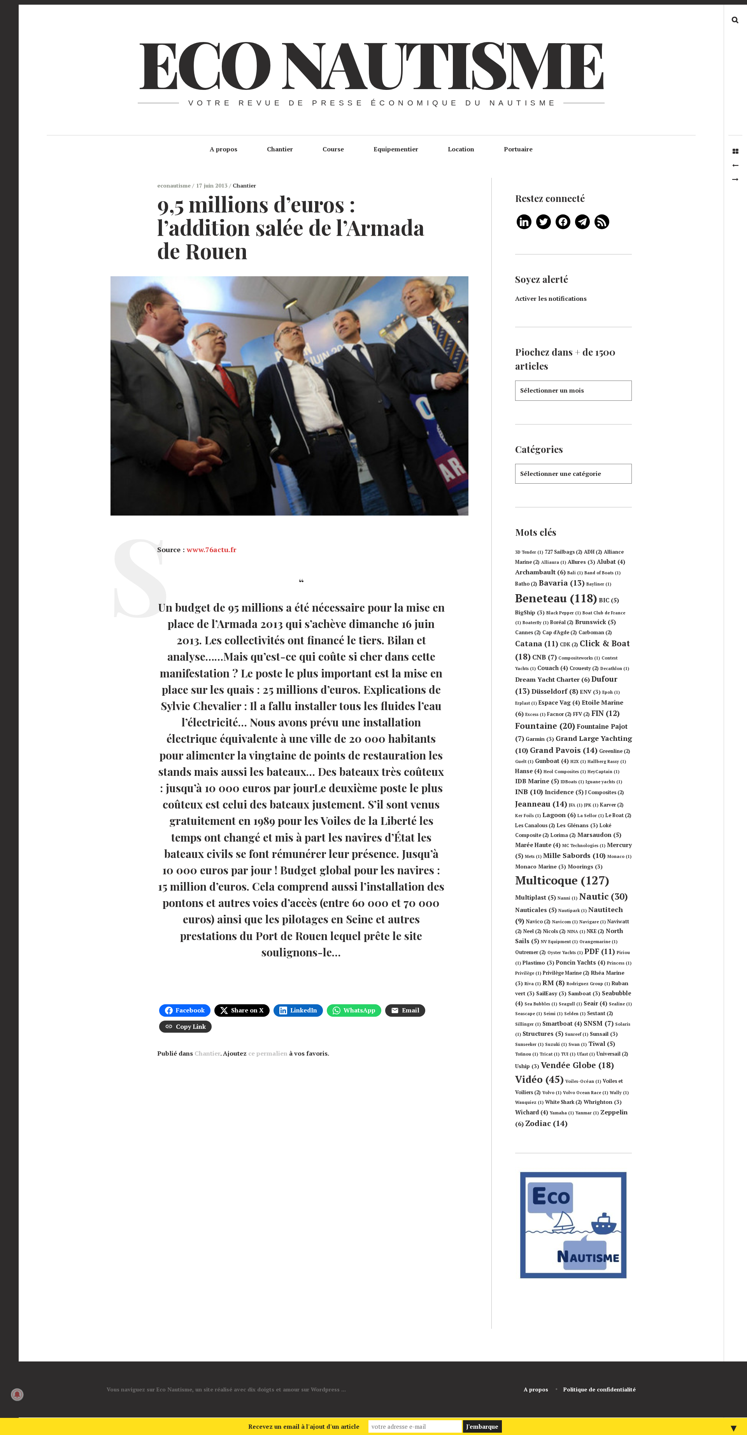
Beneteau (556, 598)
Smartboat (562, 1023)
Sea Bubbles (540, 1004)
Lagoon (559, 814)
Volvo (551, 1092)
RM (553, 982)
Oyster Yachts (565, 952)
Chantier (280, 149)
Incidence (564, 792)
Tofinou (526, 1054)
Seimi (553, 1013)
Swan (577, 1044)
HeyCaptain (603, 771)
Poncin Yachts (580, 962)
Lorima (563, 835)
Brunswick (595, 622)
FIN (605, 713)
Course (333, 149)
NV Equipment (559, 941)
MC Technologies (583, 845)
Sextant (600, 1013)
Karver (612, 805)
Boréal (561, 622)
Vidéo (539, 1079)
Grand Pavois (564, 750)
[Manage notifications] (17, 1394)
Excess (535, 714)
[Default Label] (524, 221)
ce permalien (268, 1053)
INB (529, 791)
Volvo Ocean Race (585, 1092)
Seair (595, 1003)
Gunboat (552, 761)
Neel (532, 931)
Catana (536, 643)
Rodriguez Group (588, 983)
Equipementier (396, 149)
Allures (581, 561)
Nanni (567, 898)
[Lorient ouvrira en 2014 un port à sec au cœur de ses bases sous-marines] (735, 165)
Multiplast (535, 897)
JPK (591, 805)
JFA (575, 805)
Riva (532, 983)
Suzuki (556, 1044)
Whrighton (603, 1101)
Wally (619, 1092)
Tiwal (601, 1043)
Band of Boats (602, 572)
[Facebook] (563, 221)
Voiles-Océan (583, 1081)
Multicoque (562, 880)
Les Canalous (535, 825)
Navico (538, 921)
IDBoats (572, 781)
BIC (609, 600)
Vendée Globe (577, 1065)
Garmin (540, 738)
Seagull (570, 1004)
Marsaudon (599, 835)
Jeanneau (541, 803)
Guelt (524, 761)
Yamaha (562, 1113)
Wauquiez (529, 1102)
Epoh (611, 692)
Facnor (559, 714)
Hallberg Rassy (606, 761)
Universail (612, 1054)
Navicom (565, 922)
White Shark (563, 1102)
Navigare (592, 922)
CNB (544, 657)
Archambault (540, 572)
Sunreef (576, 1034)
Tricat (549, 1054)
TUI (568, 1054)
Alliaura (553, 562)
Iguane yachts (604, 781)
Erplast (526, 703)
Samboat (584, 993)
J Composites (604, 792)
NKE (595, 931)
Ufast (586, 1054)
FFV (581, 714)
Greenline (614, 751)
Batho (526, 584)
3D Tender (529, 552)
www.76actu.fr (211, 549)
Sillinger (528, 1024)
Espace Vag (559, 702)
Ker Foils (528, 815)
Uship (527, 1066)
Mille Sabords (574, 855)
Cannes (528, 632)
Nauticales (536, 910)
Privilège (528, 973)
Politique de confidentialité (599, 1389)
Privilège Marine (566, 973)
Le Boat (618, 815)
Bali (575, 572)
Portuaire (518, 149)
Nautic (603, 896)
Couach (552, 668)
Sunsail (604, 1033)
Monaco (619, 856)
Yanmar (587, 1113)
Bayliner (598, 584)
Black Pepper (563, 613)
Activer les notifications (551, 298)
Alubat (611, 561)
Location (461, 149)
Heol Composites (565, 771)
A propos (223, 149)
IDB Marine (537, 781)
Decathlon (614, 668)
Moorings (585, 866)
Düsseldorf (555, 691)
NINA (576, 931)
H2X (578, 761)
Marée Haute (538, 845)
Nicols (554, 931)
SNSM (599, 1023)
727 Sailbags (563, 552)
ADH (593, 552)
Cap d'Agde (559, 632)
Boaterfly (536, 622)
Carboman (595, 632)
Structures (543, 1033)
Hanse (528, 771)
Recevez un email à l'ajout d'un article (303, 1426)
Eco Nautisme (370, 62)
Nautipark (572, 910)
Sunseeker (529, 1044)
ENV (590, 691)
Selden (575, 1013)
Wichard (531, 1112)
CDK (569, 644)
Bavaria (562, 583)
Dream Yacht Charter (552, 679)
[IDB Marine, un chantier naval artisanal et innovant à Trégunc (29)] (735, 179)
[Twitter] (543, 221)
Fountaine (545, 725)
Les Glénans (577, 825)
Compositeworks (579, 658)
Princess (619, 963)
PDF (599, 951)
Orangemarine (598, 941)
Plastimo (538, 962)
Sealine (620, 1004)
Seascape (528, 1013)
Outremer (530, 952)
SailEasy (551, 993)
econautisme (174, 185)
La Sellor (590, 815)
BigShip (530, 612)
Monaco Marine (540, 866)
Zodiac (546, 1123)
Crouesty (584, 668)
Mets (533, 856)
